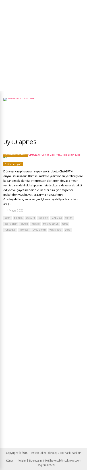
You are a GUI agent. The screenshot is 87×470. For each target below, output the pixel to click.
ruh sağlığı (10, 229)
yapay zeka (56, 229)
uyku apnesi (39, 229)
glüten (24, 223)
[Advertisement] (43, 45)
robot (65, 223)
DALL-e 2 (57, 217)
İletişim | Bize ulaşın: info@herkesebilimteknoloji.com (49, 460)
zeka (67, 229)
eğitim (68, 217)
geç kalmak (11, 223)
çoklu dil (43, 217)
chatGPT (30, 217)
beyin (7, 217)
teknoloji (24, 229)
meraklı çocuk (50, 223)
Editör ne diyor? (13, 164)
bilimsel (18, 217)
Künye (9, 460)
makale (35, 223)
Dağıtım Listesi (46, 465)
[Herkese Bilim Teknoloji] (19, 97)
